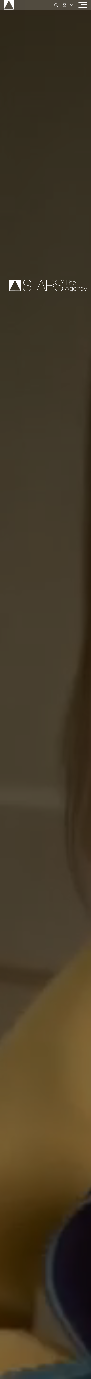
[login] (67, 5)
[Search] (57, 5)
